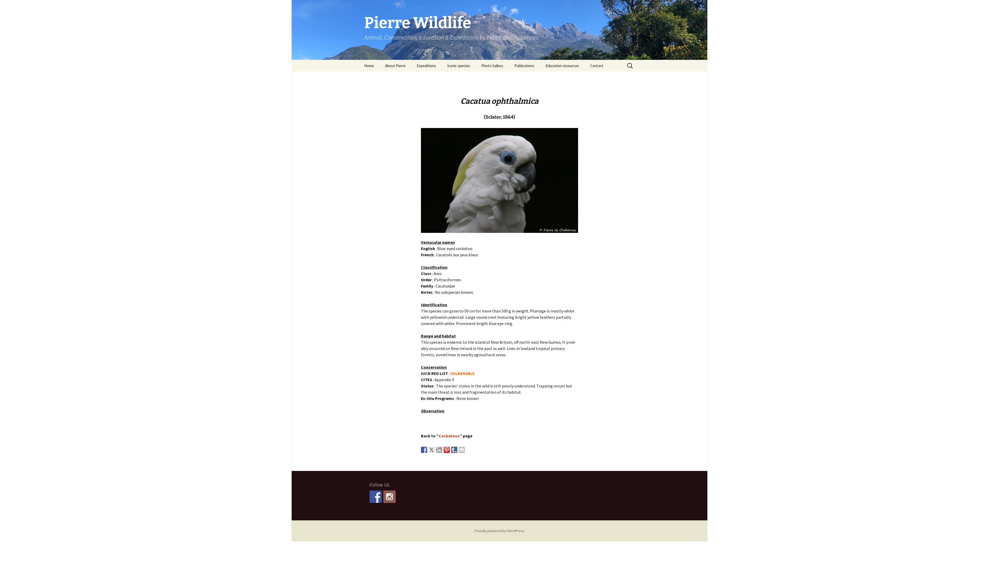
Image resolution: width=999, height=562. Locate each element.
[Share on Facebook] (424, 450)
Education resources (562, 65)
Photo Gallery (492, 65)
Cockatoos (449, 435)
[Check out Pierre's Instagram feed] (389, 496)
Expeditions (426, 65)
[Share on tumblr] (454, 450)
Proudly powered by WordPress (499, 530)
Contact (597, 65)
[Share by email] (462, 450)
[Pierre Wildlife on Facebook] (375, 496)
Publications (524, 65)
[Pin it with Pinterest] (447, 450)
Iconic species (458, 65)
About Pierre (395, 65)
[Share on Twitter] (431, 450)
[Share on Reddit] (439, 450)
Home (369, 65)
